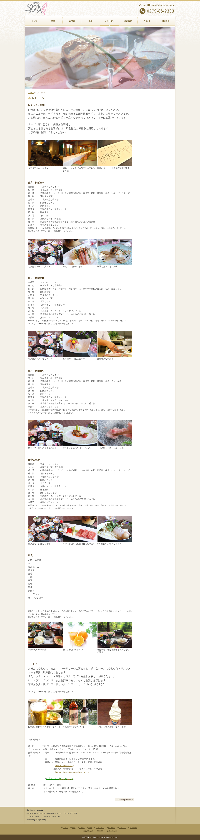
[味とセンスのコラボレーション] (80, 445)
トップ (34, 21)
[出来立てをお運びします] (45, 540)
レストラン (109, 21)
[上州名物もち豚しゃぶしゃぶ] (114, 445)
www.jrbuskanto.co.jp (64, 765)
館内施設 (128, 21)
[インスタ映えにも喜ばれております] (80, 540)
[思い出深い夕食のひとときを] (114, 540)
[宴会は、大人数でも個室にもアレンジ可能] (80, 165)
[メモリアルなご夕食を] (45, 165)
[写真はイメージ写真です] (45, 263)
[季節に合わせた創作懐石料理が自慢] (114, 165)
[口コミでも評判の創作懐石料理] (45, 445)
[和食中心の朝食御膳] (45, 646)
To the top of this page (81, 799)
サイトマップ (112, 831)
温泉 (90, 21)
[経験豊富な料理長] (114, 356)
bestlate (100, 831)
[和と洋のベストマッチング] (45, 356)
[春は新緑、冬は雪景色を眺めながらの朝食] (114, 646)
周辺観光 (165, 21)
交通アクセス (88, 831)
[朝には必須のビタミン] (80, 646)
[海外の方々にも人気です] (80, 356)
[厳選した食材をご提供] (114, 263)
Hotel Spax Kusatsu (42, 21)
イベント (147, 21)
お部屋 (72, 21)
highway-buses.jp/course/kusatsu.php (72, 772)
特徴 (53, 21)
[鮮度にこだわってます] (80, 263)
